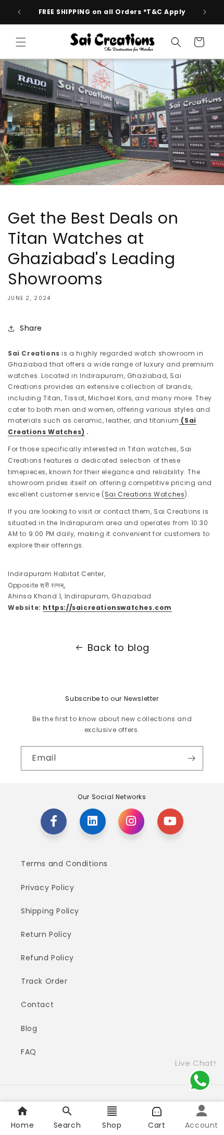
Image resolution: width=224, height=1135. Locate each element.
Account (201, 1125)
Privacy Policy (47, 887)
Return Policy (46, 934)
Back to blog (119, 647)
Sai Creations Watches (145, 494)
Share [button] (31, 328)
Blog (29, 1028)
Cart (156, 1125)
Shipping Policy (50, 911)
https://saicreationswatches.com (107, 607)
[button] (20, 42)
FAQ (28, 1052)
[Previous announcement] (19, 12)
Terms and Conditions (64, 863)
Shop (111, 1125)
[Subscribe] (191, 758)
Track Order (44, 981)
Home (22, 1125)
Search (67, 1125)
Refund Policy (47, 958)
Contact (37, 1004)
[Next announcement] (204, 12)
